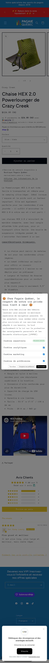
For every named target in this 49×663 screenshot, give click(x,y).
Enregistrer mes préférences (26, 366)
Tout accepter (41, 366)
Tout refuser (13, 366)
